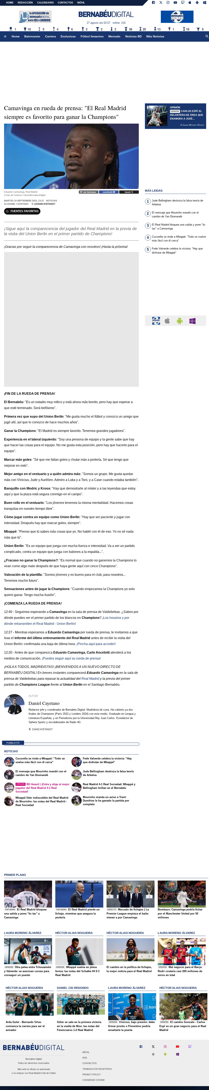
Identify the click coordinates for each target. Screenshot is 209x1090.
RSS (84, 1058)
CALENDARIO (45, 2)
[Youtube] (175, 3)
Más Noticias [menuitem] (155, 36)
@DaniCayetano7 (44, 204)
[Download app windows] (204, 3)
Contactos (89, 1063)
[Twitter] (161, 3)
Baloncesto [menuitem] (32, 36)
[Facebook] (153, 3)
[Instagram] (168, 3)
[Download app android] (197, 3)
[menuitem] (5, 37)
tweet (128, 192)
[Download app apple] (190, 3)
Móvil (85, 1052)
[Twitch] (183, 3)
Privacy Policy (91, 1074)
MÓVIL (81, 2)
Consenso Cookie (93, 1080)
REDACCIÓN (25, 2)
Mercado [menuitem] (114, 36)
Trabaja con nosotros (97, 1069)
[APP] (156, 320)
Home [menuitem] (16, 36)
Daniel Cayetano (18, 204)
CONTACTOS (65, 2)
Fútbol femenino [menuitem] (92, 36)
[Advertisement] (175, 287)
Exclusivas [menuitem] (68, 36)
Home (9, 2)
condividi (108, 192)
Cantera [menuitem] (50, 36)
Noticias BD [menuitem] (133, 36)
